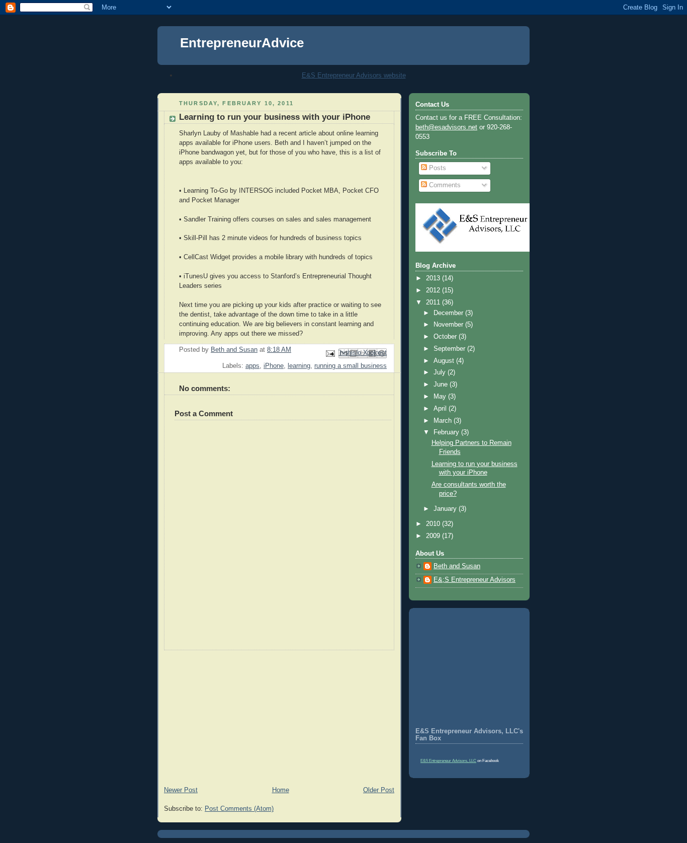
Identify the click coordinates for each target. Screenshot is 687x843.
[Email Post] (330, 352)
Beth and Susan (457, 566)
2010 (434, 523)
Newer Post (181, 790)
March (444, 420)
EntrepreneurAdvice (242, 42)
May (441, 396)
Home (280, 790)
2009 (434, 536)
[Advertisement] (232, 713)
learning (299, 365)
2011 (434, 302)
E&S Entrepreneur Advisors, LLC (448, 760)
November (449, 324)
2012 (434, 290)
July (441, 372)
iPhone (274, 365)
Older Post (378, 790)
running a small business (350, 365)
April (441, 408)
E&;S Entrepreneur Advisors (475, 579)
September (450, 348)
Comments (444, 185)
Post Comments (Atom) (239, 808)
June (442, 384)
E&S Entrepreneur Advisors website (354, 75)
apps (252, 365)
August (445, 360)
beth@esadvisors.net (446, 127)
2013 (434, 278)
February (447, 432)
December (449, 313)
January (446, 508)
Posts (436, 168)
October (446, 336)
